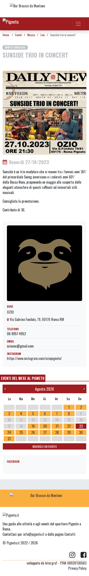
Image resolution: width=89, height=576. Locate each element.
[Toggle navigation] (78, 23)
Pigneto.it (13, 542)
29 (69, 432)
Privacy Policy (77, 568)
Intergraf (51, 563)
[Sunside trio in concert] (44, 112)
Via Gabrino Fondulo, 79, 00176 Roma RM (36, 319)
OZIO (10, 312)
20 (45, 426)
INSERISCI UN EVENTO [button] (44, 446)
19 (33, 426)
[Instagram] (75, 555)
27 (45, 432)
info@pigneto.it (33, 534)
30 (81, 432)
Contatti (69, 534)
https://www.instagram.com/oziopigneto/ (34, 358)
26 (33, 432)
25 (21, 432)
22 (69, 426)
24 (9, 432)
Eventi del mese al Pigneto (22, 378)
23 (81, 426)
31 (9, 438)
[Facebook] (83, 555)
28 (57, 432)
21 (57, 426)
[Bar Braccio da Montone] (44, 8)
